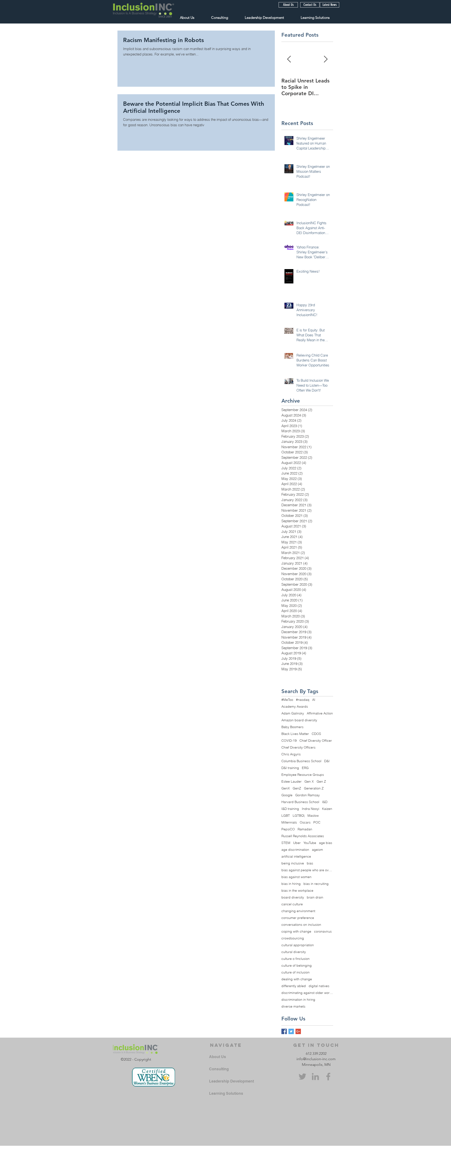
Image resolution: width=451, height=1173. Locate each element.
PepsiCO (288, 829)
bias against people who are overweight (307, 870)
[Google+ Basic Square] (298, 1031)
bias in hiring (291, 884)
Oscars (305, 822)
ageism (317, 850)
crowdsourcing (292, 938)
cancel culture (292, 904)
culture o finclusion (295, 959)
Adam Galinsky (292, 713)
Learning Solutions (226, 1093)
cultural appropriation (297, 945)
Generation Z (314, 788)
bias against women (296, 877)
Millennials (289, 822)
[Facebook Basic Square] (284, 1031)
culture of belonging (296, 966)
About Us (217, 1057)
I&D (324, 802)
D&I (327, 761)
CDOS (316, 734)
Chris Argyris (291, 754)
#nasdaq (302, 700)
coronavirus (323, 932)
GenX (285, 788)
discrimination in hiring (298, 1000)
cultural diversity (293, 952)
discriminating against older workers (307, 993)
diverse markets (293, 1006)
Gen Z (321, 782)
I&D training (290, 809)
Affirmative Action (320, 713)
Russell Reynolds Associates (302, 836)
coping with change (296, 932)
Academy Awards (294, 707)
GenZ (297, 788)
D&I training (290, 768)
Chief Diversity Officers (298, 747)
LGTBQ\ (299, 816)
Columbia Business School (301, 761)
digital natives (319, 986)
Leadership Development (231, 1081)
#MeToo (287, 700)
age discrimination (295, 850)
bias (310, 863)
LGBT (285, 816)
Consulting (219, 1069)
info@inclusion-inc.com (316, 1059)
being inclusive (292, 863)
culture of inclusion (295, 972)
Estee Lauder (291, 782)
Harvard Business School (300, 802)
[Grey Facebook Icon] (328, 1076)
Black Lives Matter (295, 734)
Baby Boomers (292, 727)
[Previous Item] (289, 59)
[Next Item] (325, 59)
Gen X (309, 782)
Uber (297, 843)
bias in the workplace (297, 891)
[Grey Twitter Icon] (302, 1076)
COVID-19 (289, 741)
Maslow (313, 816)
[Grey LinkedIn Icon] (315, 1076)
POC (316, 822)
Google (286, 795)
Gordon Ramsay (307, 795)
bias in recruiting (316, 884)
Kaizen (327, 809)
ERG (305, 768)
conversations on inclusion (301, 925)
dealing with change (296, 979)
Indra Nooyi (310, 809)
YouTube (309, 843)
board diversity (292, 897)
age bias (325, 843)
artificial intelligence (296, 857)
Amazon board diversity (299, 720)
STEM (285, 843)
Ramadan (305, 829)
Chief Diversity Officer (315, 741)
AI (313, 700)
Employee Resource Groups (302, 775)
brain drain (315, 897)
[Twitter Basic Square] (291, 1031)
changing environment (298, 911)
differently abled (293, 986)
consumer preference (297, 918)
